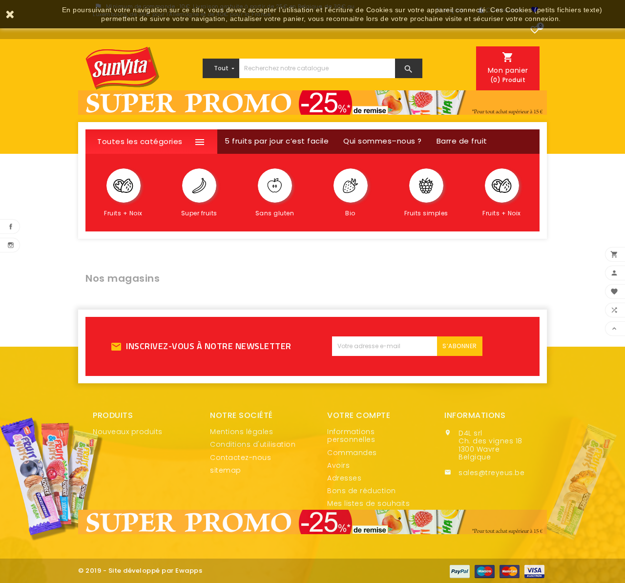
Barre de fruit (462, 141)
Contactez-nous (240, 457)
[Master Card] (510, 571)
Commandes (352, 453)
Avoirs (338, 465)
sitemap (225, 470)
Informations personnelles (351, 435)
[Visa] (534, 571)
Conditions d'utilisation (252, 444)
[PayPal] (460, 571)
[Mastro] (485, 571)
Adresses (344, 478)
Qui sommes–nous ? (382, 141)
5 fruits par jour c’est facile (277, 141)
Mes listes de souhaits (368, 503)
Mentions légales (241, 432)
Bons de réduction (361, 491)
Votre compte (358, 415)
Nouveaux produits (128, 432)
